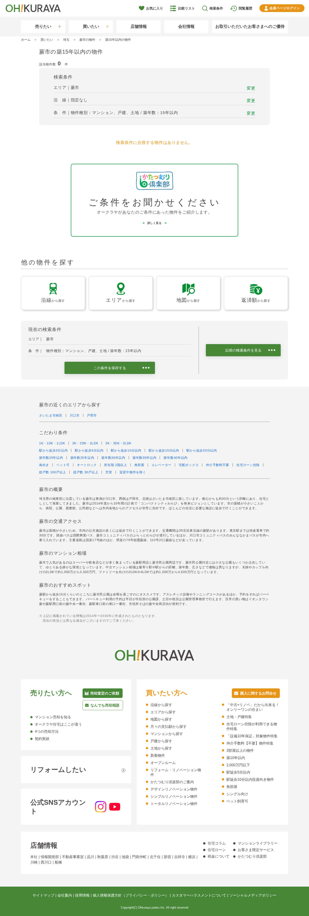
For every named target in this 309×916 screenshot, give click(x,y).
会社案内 (64, 895)
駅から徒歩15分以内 (164, 450)
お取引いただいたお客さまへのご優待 (250, 26)
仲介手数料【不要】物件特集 (249, 743)
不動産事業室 (73, 857)
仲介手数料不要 (217, 465)
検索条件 (216, 8)
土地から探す (161, 748)
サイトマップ (43, 895)
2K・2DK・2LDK (85, 443)
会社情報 (186, 26)
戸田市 (92, 415)
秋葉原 (102, 857)
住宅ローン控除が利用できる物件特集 (251, 726)
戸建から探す (161, 741)
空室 (108, 472)
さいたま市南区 (50, 415)
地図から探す (161, 719)
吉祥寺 (179, 857)
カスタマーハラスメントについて (199, 895)
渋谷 (115, 857)
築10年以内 (235, 758)
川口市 (75, 415)
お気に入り (154, 8)
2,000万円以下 (238, 765)
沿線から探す (161, 705)
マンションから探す (166, 734)
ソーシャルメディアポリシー (252, 895)
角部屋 (139, 465)
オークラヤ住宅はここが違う (58, 724)
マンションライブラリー (258, 843)
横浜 (191, 857)
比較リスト (186, 8)
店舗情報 (139, 26)
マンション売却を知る (53, 717)
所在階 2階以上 (115, 465)
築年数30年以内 (113, 457)
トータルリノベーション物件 (173, 804)
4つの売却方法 (47, 731)
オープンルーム (163, 763)
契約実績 (42, 739)
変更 (251, 88)
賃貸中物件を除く (132, 472)
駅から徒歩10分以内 (126, 450)
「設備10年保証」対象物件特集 (252, 736)
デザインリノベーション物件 (173, 789)
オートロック (87, 465)
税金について (218, 856)
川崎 (34, 862)
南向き (44, 465)
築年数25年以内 (82, 457)
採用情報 (82, 895)
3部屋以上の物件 (240, 750)
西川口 (46, 862)
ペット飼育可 (237, 801)
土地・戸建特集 (239, 717)
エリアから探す (163, 712)
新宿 (167, 857)
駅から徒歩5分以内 (89, 450)
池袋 (125, 857)
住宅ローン (217, 850)
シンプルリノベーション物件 (173, 796)
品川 (90, 857)
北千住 (155, 857)
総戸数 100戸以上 (52, 472)
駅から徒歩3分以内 (53, 450)
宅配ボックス (189, 465)
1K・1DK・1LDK (52, 443)
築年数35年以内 (145, 457)
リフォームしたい (58, 769)
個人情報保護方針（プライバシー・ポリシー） (131, 895)
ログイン (284, 8)
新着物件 (157, 755)
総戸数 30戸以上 (85, 472)
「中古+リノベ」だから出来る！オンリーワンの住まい (252, 707)
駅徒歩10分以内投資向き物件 (250, 779)
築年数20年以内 (51, 457)
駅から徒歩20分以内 (201, 450)
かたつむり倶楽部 (252, 856)
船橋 (58, 862)
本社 (34, 857)
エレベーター (161, 465)
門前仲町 (139, 857)
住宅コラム (217, 843)
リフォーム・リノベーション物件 (175, 772)
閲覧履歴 (245, 8)
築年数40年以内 (176, 457)
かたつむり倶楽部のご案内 (172, 782)
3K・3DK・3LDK (118, 443)
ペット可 (63, 465)
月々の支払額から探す (168, 726)
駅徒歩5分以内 (238, 772)
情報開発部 (50, 857)
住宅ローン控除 (248, 465)
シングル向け (237, 794)
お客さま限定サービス (256, 850)
